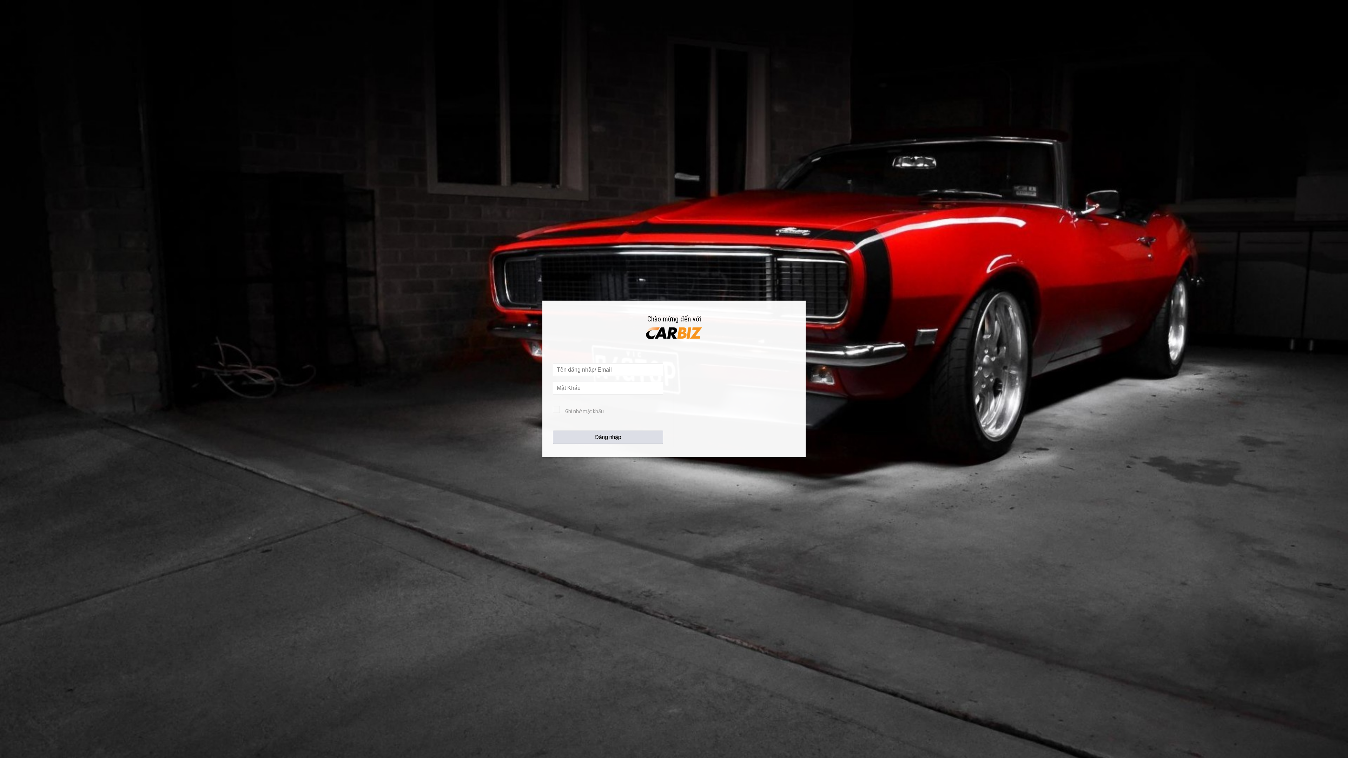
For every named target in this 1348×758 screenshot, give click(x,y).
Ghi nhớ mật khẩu (584, 411)
